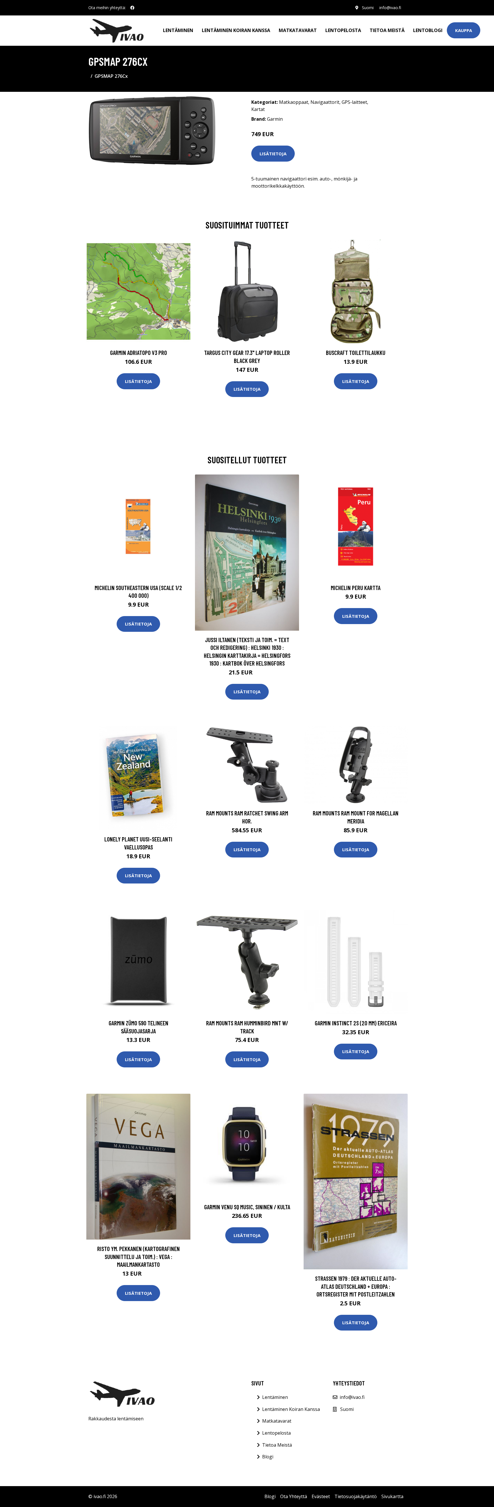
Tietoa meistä (387, 30)
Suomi (368, 7)
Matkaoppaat (293, 102)
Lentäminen (178, 30)
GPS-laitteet (354, 102)
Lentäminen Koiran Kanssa (291, 1409)
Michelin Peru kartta (356, 587)
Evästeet (321, 1496)
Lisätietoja (273, 153)
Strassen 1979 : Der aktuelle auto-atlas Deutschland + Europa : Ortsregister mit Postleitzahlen (356, 1286)
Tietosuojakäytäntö (355, 1496)
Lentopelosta (343, 30)
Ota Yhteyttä (293, 1496)
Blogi (267, 1457)
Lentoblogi (428, 30)
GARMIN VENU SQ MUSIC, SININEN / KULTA (247, 1206)
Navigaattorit (324, 102)
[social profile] (132, 7)
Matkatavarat (298, 30)
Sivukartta (392, 1496)
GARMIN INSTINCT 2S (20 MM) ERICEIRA (356, 1022)
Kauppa (463, 30)
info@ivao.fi (390, 7)
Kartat (258, 109)
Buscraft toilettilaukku (355, 352)
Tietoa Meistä (277, 1445)
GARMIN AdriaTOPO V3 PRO (138, 352)
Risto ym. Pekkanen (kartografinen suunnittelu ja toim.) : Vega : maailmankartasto (138, 1256)
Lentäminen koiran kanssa (236, 30)
